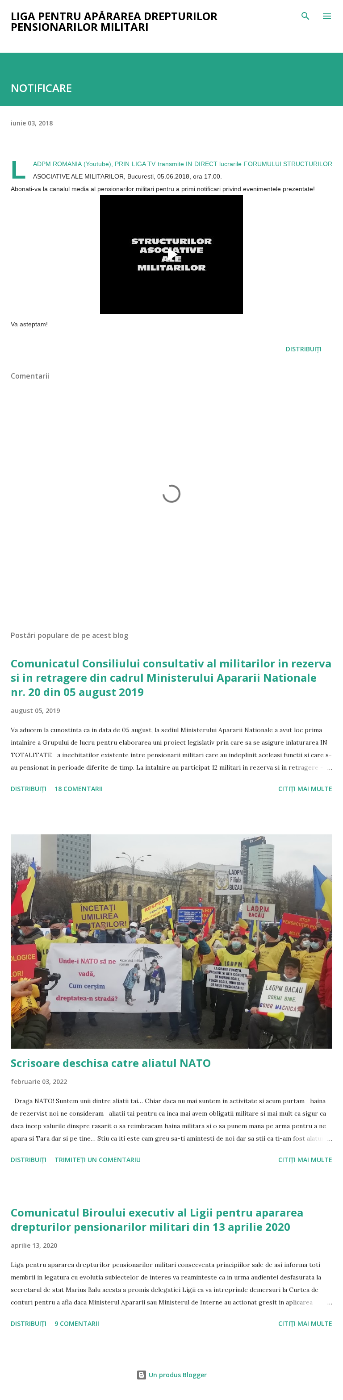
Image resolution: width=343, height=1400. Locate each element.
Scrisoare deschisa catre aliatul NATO (111, 1062)
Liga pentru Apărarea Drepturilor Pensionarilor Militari (114, 21)
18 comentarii (78, 788)
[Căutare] (305, 16)
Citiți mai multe (305, 788)
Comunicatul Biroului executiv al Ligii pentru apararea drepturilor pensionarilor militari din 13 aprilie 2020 (157, 1219)
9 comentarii (76, 1323)
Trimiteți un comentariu (97, 1159)
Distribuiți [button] (304, 349)
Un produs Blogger (177, 1375)
